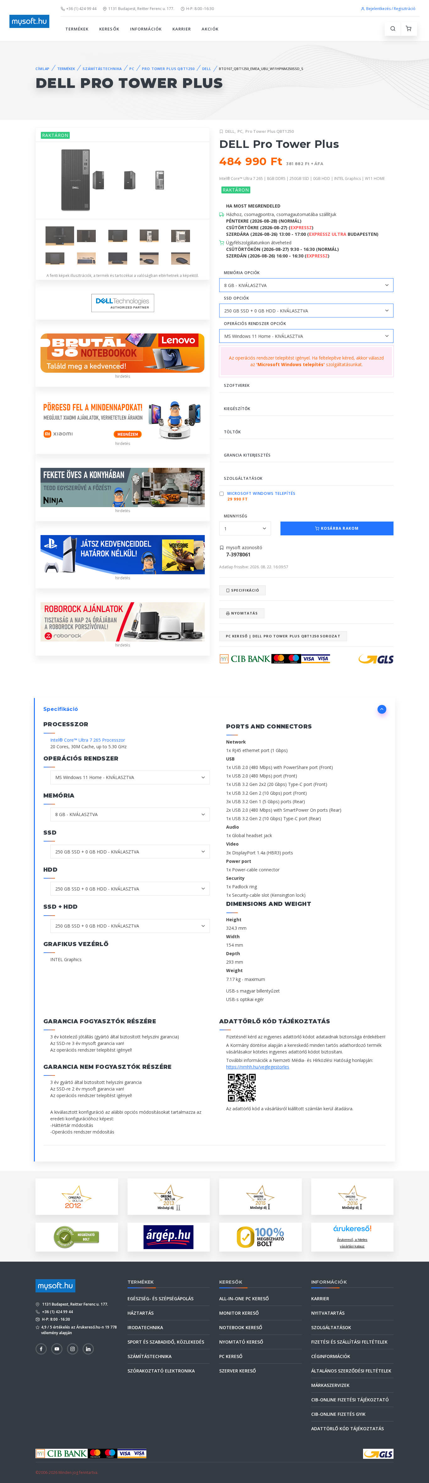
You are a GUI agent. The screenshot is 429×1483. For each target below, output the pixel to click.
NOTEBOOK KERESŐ (240, 1327)
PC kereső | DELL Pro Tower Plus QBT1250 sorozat (283, 636)
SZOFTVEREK (237, 385)
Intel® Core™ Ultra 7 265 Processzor (87, 740)
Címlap (42, 68)
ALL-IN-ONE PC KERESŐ (244, 1299)
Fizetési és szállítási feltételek (349, 1342)
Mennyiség (235, 516)
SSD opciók (236, 298)
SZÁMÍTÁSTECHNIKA (102, 68)
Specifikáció (244, 590)
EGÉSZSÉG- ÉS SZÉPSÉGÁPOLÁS (160, 1299)
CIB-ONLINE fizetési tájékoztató (350, 1400)
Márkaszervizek (330, 1385)
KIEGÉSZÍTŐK (237, 408)
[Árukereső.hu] (352, 1231)
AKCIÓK (210, 29)
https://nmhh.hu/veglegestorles (257, 1067)
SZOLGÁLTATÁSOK (243, 478)
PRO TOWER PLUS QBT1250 (168, 68)
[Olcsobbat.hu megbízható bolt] (260, 1237)
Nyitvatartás (328, 1313)
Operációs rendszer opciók (255, 323)
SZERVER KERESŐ (237, 1371)
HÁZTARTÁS (141, 1313)
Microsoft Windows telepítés (261, 493)
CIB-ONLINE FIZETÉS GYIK (338, 1414)
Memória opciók (242, 272)
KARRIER (181, 29)
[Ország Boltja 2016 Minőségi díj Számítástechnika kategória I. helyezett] (352, 1196)
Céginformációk (330, 1356)
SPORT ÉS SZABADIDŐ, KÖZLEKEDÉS (166, 1342)
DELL (207, 68)
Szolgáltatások (331, 1327)
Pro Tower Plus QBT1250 (269, 131)
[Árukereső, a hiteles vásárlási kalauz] (76, 1237)
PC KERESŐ (230, 1356)
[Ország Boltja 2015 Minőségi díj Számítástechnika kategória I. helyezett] (260, 1196)
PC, (240, 131)
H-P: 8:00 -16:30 (200, 8)
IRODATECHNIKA (145, 1327)
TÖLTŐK (232, 432)
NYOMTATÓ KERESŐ (241, 1342)
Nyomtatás (244, 613)
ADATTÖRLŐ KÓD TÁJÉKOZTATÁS (347, 1429)
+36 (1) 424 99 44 (81, 8)
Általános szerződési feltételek (351, 1371)
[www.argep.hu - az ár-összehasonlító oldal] (168, 1237)
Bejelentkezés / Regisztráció (390, 8)
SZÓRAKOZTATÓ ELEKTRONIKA (161, 1371)
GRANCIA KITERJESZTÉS (247, 455)
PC (131, 68)
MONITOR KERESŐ (239, 1313)
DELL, (230, 131)
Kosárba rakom (339, 528)
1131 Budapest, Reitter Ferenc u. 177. (141, 8)
